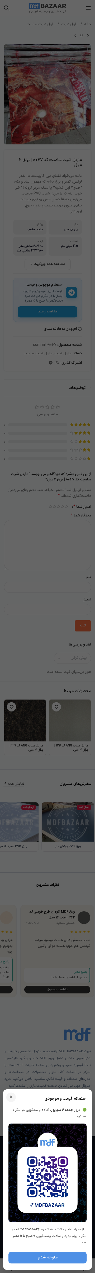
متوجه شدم (48, 1257)
